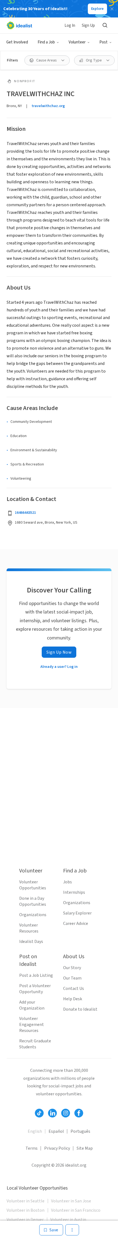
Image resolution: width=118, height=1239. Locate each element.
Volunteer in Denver (25, 1220)
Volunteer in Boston (25, 1210)
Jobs (67, 882)
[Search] (104, 25)
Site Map (85, 1148)
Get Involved (17, 42)
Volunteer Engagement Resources (31, 1025)
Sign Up (88, 25)
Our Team (72, 978)
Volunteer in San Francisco (75, 1210)
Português (80, 1131)
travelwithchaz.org (48, 106)
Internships (74, 892)
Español (56, 1131)
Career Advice (75, 924)
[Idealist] (19, 25)
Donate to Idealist (80, 1009)
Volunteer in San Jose (71, 1201)
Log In (69, 25)
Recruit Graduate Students (35, 1044)
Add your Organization (31, 1005)
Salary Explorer (77, 913)
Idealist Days (31, 942)
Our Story (72, 968)
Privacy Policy (57, 1148)
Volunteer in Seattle (25, 1201)
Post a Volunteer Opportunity (35, 989)
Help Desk (72, 999)
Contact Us (73, 989)
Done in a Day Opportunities (32, 901)
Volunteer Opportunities (32, 885)
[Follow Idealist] (39, 1113)
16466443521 (25, 512)
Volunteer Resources (28, 928)
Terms (32, 1148)
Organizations (32, 915)
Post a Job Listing (36, 975)
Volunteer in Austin (68, 1220)
